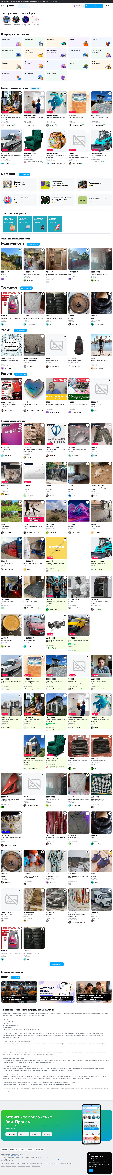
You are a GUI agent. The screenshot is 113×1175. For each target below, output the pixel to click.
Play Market (11, 1134)
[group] (10, 224)
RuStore (47, 1134)
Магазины (26, 1)
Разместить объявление (94, 6)
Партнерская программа (24, 1166)
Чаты (47, 1)
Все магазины (24, 174)
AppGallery (35, 1134)
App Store (23, 1134)
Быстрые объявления (16, 1)
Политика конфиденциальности (34, 1163)
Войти (108, 6)
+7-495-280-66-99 (14, 1155)
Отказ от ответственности (7, 1163)
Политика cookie (36, 1166)
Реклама (22, 1149)
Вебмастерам (40, 1149)
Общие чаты (13, 1149)
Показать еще (56, 964)
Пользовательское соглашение (52, 1163)
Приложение (41, 1)
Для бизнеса (33, 1)
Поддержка (54, 1)
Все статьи (15, 977)
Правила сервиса (20, 1163)
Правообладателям (11, 1166)
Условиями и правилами (57, 1159)
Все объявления (5, 1)
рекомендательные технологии (24, 1159)
